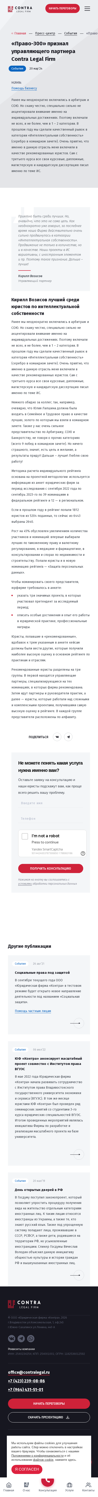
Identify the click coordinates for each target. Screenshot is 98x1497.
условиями (25, 883)
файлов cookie (43, 1459)
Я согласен (27, 1469)
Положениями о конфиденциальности (37, 1455)
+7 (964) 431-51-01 (25, 1390)
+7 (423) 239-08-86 (26, 1381)
